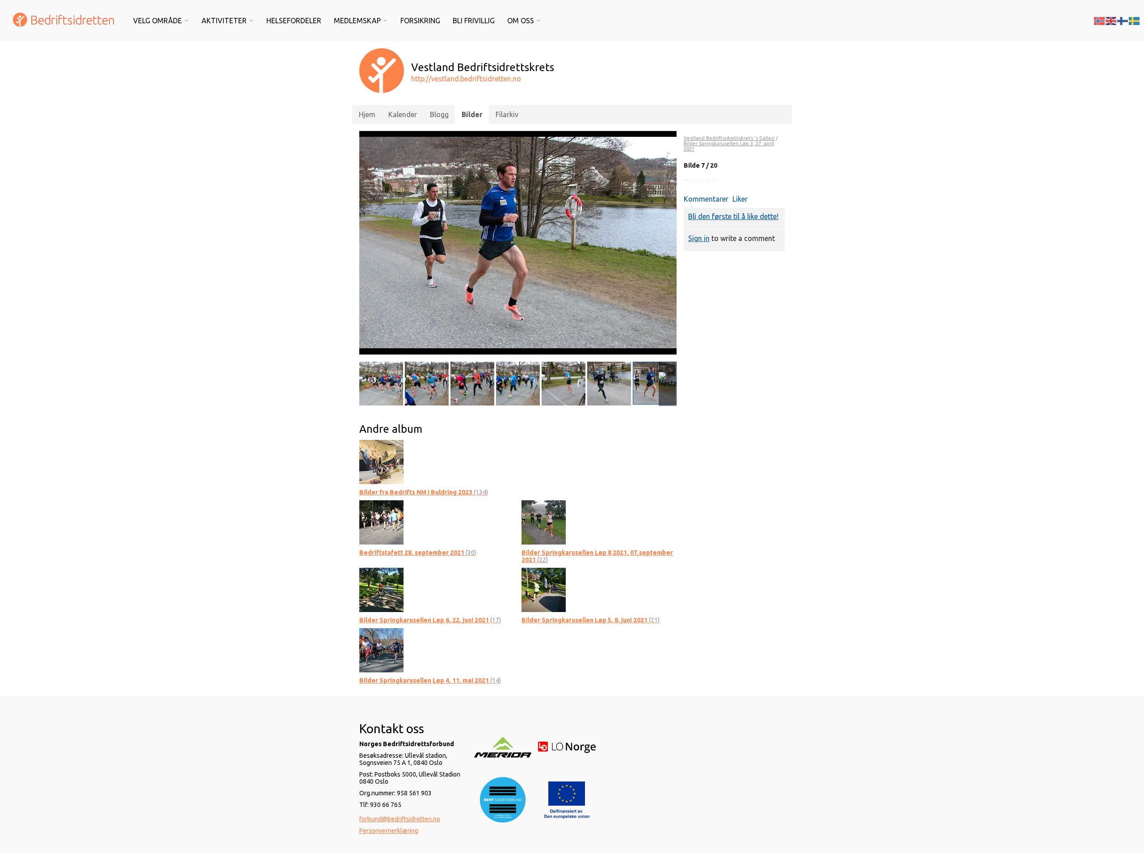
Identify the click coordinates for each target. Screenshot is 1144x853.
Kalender (402, 114)
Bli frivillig (474, 21)
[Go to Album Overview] (381, 461)
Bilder (472, 114)
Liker (740, 199)
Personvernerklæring (388, 830)
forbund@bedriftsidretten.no (399, 819)
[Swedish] (1134, 20)
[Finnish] (1123, 20)
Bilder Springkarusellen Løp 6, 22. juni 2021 (430, 620)
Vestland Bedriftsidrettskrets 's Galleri (729, 138)
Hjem (367, 114)
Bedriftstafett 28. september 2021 (417, 552)
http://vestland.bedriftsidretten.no (466, 79)
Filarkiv (507, 114)
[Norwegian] (1100, 20)
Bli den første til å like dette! (733, 216)
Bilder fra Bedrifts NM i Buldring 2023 (423, 492)
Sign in (699, 238)
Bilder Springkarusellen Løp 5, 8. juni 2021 (591, 620)
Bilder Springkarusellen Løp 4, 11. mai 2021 (430, 680)
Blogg (439, 114)
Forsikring (420, 21)
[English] (1111, 20)
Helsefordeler (293, 21)
